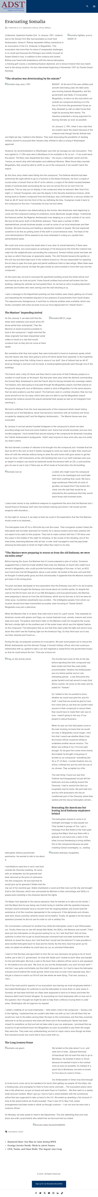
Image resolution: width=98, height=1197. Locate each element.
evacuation (12, 1132)
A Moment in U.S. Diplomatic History (23, 28)
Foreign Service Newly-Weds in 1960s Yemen (31, 1145)
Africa (41, 28)
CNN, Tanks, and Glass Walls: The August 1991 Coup (35, 1149)
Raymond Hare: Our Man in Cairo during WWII (32, 1141)
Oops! (20, 1132)
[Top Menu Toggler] (94, 6)
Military (48, 28)
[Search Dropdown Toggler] (87, 6)
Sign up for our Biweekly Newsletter (49, 1184)
